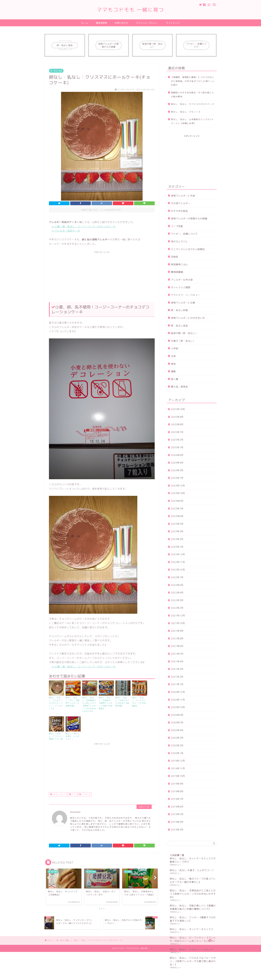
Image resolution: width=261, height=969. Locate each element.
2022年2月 (177, 607)
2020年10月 (178, 707)
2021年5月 (177, 653)
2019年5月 (177, 814)
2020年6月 (177, 715)
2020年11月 (178, 699)
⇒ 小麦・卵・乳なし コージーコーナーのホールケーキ (84, 226)
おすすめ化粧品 (179, 211)
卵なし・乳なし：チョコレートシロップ (191, 949)
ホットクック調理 (180, 287)
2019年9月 (177, 783)
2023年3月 (177, 531)
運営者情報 (101, 23)
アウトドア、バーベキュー (185, 295)
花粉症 (174, 256)
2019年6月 (177, 806)
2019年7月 (177, 799)
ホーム (84, 23)
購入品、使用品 (179, 386)
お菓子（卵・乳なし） (183, 340)
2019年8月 (177, 791)
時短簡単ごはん (179, 264)
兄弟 (173, 356)
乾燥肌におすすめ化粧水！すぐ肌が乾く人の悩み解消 (192, 94)
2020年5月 (177, 722)
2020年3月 (177, 737)
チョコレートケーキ (59, 794)
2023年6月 (177, 516)
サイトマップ (173, 23)
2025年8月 (177, 424)
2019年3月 (177, 829)
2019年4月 (177, 822)
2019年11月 (178, 768)
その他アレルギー (180, 203)
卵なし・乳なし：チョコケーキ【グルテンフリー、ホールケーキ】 (56, 703)
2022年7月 (177, 577)
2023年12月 (178, 485)
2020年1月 (177, 753)
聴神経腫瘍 (177, 272)
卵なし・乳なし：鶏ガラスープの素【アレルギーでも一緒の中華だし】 (193, 880)
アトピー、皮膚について (184, 233)
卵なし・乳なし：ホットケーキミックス (191, 929)
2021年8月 (177, 638)
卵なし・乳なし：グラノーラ (185, 111)
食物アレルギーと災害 (183, 302)
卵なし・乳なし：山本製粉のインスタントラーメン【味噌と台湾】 (192, 121)
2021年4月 (177, 661)
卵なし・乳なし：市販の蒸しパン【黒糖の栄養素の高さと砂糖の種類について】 (193, 907)
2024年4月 (177, 462)
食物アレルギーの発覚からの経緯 (189, 218)
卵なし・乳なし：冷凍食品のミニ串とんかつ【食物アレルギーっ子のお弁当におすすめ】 (89, 704)
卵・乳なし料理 (179, 310)
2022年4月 (177, 592)
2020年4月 (177, 730)
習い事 (174, 379)
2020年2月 (177, 745)
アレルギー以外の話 (182, 279)
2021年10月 (178, 623)
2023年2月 (177, 539)
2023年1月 (177, 546)
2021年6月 (177, 646)
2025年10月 (178, 409)
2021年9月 (177, 630)
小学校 (174, 348)
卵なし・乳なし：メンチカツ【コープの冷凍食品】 (139, 701)
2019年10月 (178, 776)
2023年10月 (178, 493)
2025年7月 (177, 432)
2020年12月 (178, 692)
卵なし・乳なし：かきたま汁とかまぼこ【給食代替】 (122, 701)
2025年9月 (177, 416)
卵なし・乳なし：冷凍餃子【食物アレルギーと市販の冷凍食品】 (106, 703)
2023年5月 (177, 523)
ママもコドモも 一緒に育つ (130, 9)
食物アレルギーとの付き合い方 (188, 318)
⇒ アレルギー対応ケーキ (66, 230)
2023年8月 (177, 500)
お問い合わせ (121, 23)
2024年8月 (177, 455)
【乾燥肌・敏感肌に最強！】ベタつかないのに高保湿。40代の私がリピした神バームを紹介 (192, 81)
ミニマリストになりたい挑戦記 (188, 249)
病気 (173, 363)
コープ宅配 (177, 226)
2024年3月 (177, 470)
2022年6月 (177, 585)
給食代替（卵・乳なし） (184, 333)
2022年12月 (178, 554)
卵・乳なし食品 (56, 70)
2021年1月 (177, 684)
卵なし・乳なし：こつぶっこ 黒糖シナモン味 (56, 736)
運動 (173, 371)
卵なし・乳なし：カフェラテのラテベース (192, 104)
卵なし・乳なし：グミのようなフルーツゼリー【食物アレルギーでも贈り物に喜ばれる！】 (193, 961)
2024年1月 (177, 478)
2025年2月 (177, 439)
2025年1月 (177, 447)
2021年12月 (178, 615)
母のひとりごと (179, 241)
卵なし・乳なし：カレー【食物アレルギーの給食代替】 (72, 701)
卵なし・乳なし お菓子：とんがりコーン (72, 736)
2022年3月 (177, 600)
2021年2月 (177, 676)
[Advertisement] (102, 275)
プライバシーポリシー (147, 23)
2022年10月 (178, 569)
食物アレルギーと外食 (183, 195)
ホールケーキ (85, 794)
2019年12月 (178, 760)
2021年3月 (177, 669)
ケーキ (73, 794)
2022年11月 (178, 562)
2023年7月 (177, 508)
